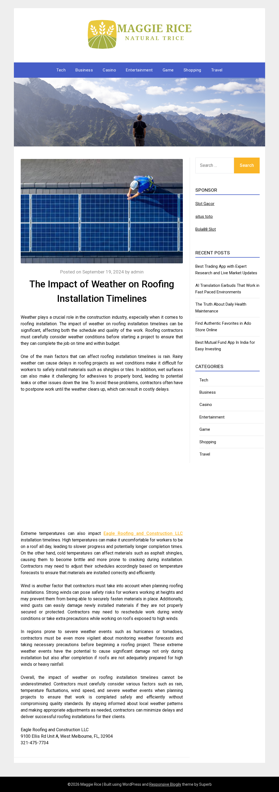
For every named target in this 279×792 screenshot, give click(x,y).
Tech (61, 70)
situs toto (204, 216)
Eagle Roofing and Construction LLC (143, 533)
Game (168, 70)
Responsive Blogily (165, 784)
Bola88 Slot (205, 229)
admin (137, 272)
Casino (109, 70)
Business (84, 70)
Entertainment (139, 70)
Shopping (192, 70)
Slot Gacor (204, 203)
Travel (217, 70)
